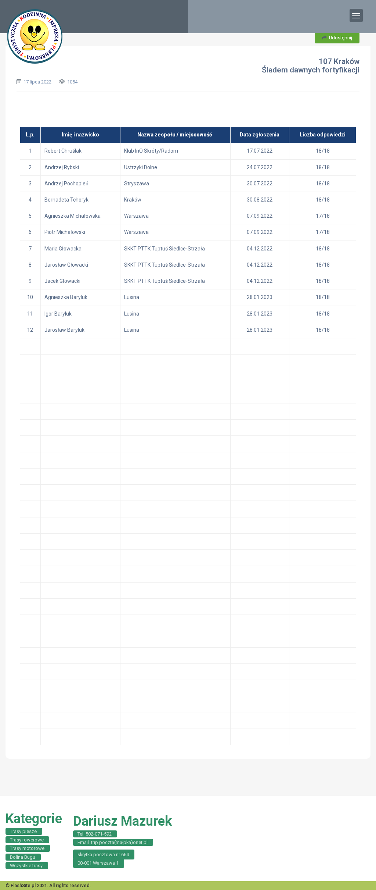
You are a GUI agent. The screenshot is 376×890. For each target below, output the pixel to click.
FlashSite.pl (23, 885)
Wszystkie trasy (26, 865)
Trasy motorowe (27, 848)
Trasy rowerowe (27, 840)
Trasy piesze (23, 831)
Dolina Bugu (22, 857)
